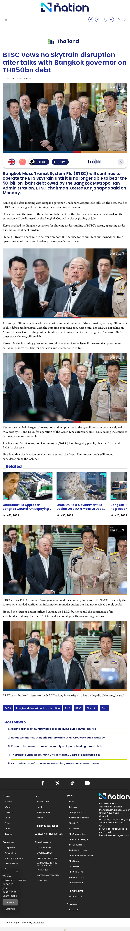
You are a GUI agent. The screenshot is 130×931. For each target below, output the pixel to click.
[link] (27, 497)
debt (104, 708)
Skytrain (91, 708)
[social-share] (90, 19)
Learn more (10, 895)
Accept (10, 902)
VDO (70, 796)
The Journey (43, 842)
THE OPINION (75, 890)
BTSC (78, 708)
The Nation (38, 922)
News (6, 796)
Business (8, 842)
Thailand (72, 904)
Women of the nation (49, 834)
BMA (67, 708)
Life (37, 796)
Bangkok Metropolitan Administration (38, 708)
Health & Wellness (46, 826)
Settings (10, 908)
